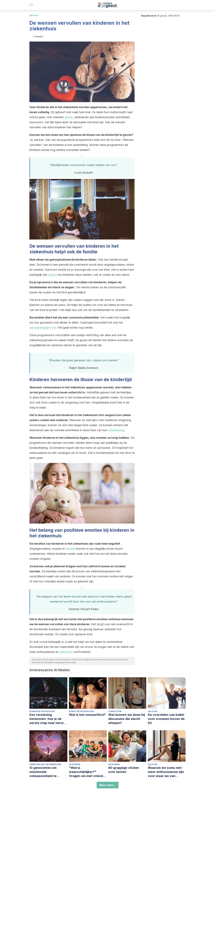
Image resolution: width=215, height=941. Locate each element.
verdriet (70, 548)
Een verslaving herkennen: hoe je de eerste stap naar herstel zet (47, 719)
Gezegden (74, 764)
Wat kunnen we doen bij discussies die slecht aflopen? (126, 719)
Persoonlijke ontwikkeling (45, 764)
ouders (52, 274)
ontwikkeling (116, 430)
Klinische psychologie (42, 711)
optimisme (66, 652)
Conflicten (114, 711)
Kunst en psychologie (81, 711)
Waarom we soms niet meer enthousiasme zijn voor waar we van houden (166, 772)
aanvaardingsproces (42, 327)
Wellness (33, 15)
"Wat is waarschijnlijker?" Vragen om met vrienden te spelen (88, 772)
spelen (69, 117)
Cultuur (152, 711)
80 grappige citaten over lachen (123, 770)
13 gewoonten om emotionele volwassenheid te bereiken (43, 772)
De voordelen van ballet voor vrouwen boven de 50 (166, 719)
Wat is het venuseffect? (87, 715)
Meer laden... (107, 785)
